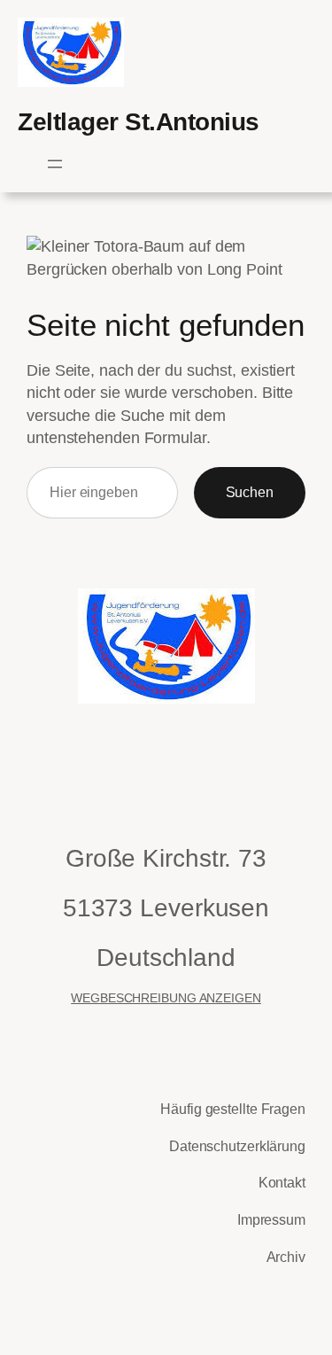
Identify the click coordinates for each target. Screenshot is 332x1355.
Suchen (250, 492)
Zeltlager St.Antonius (138, 121)
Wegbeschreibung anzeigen (166, 998)
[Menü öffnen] (55, 164)
